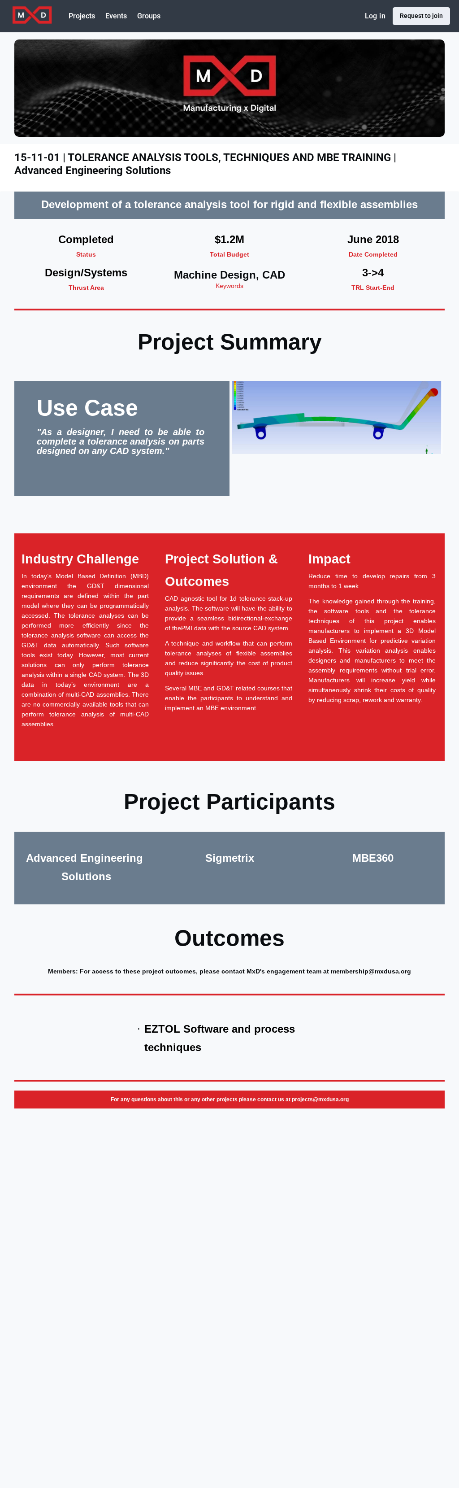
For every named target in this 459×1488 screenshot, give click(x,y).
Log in (375, 16)
